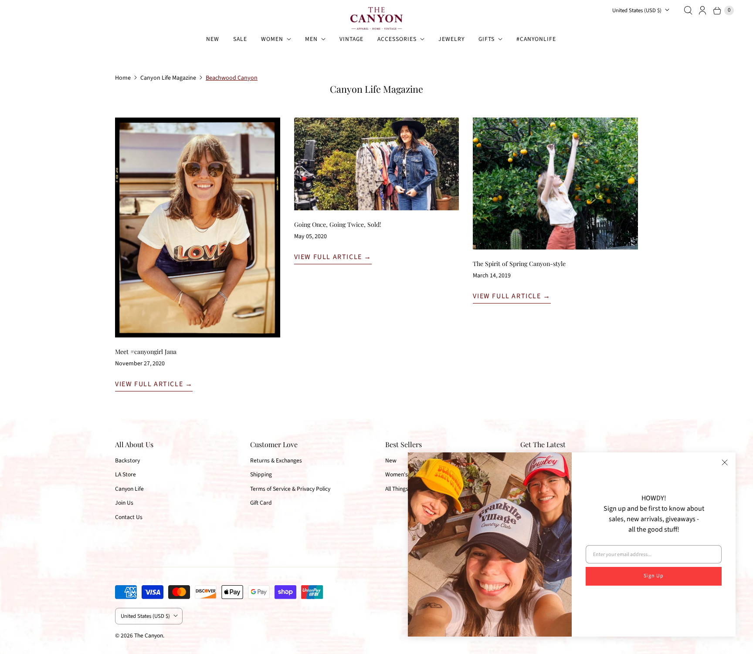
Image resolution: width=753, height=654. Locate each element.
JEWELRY (451, 39)
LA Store (125, 474)
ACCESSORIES (397, 39)
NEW (212, 39)
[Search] (688, 10)
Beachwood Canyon (232, 78)
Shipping (261, 474)
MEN (311, 39)
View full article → (154, 384)
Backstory (127, 460)
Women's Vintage (406, 474)
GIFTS (486, 39)
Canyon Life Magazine (168, 78)
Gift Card (261, 503)
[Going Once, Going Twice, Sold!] (376, 164)
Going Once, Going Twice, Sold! (337, 224)
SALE (240, 39)
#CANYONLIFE (536, 39)
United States (636, 10)
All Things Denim (405, 489)
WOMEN (272, 39)
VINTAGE (351, 39)
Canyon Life (129, 489)
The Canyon (148, 635)
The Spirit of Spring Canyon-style (519, 264)
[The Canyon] (376, 18)
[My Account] (702, 10)
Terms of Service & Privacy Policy (290, 489)
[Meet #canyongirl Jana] (197, 227)
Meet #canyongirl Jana (145, 351)
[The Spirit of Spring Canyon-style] (555, 183)
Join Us (124, 503)
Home (123, 78)
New (391, 460)
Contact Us (128, 517)
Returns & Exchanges (276, 460)
